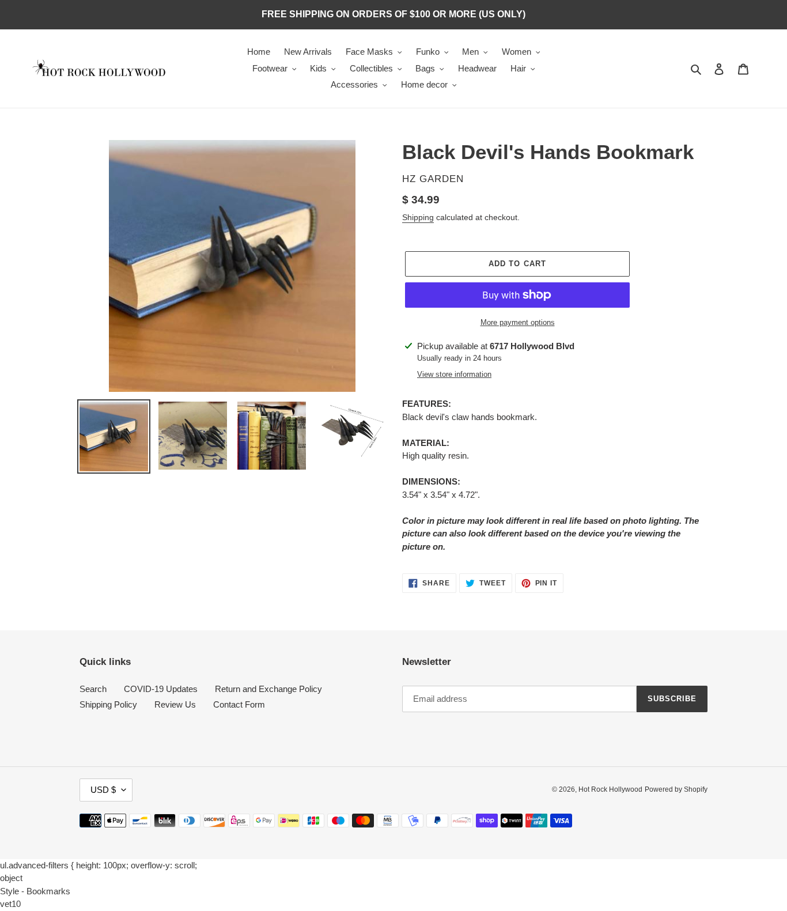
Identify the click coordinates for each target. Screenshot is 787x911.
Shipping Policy (108, 704)
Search (93, 689)
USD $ (103, 790)
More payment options (517, 322)
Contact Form (239, 704)
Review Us (175, 704)
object (11, 878)
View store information (454, 374)
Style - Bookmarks (35, 891)
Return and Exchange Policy (268, 689)
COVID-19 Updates (161, 689)
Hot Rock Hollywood (610, 789)
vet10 (10, 904)
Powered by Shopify (676, 789)
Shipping (418, 217)
